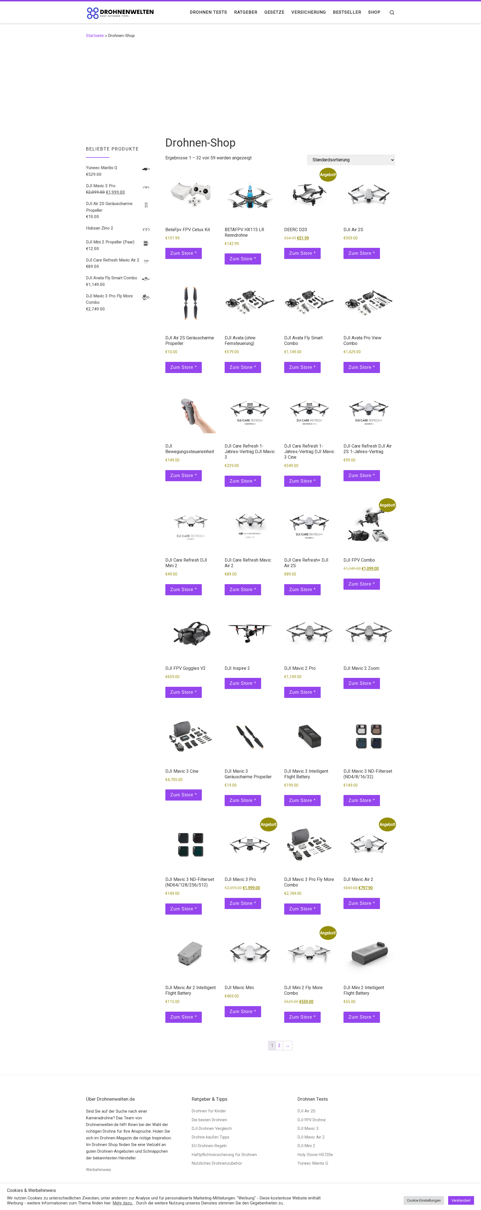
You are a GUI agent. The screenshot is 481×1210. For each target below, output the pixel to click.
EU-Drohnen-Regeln (209, 1146)
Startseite (95, 35)
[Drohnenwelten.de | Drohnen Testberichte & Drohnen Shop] (121, 12)
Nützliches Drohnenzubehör (217, 1163)
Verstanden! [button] (461, 1200)
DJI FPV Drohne (312, 1120)
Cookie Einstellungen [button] (424, 1200)
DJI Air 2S (306, 1111)
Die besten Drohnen (209, 1120)
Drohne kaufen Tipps (210, 1137)
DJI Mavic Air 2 (311, 1137)
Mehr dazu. (123, 1203)
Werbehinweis (98, 1169)
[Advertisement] (240, 87)
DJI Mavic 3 (308, 1128)
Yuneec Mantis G (313, 1163)
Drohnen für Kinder (209, 1111)
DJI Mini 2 (306, 1146)
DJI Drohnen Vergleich (212, 1128)
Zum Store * (183, 253)
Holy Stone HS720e (315, 1154)
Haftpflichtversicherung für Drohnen (224, 1154)
